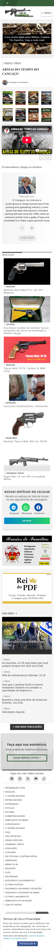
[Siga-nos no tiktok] (44, 779)
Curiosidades (12, 824)
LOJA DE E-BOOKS (13, 904)
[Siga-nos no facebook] (12, 779)
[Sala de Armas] (19, 12)
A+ (48, 157)
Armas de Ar (11, 864)
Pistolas (9, 808)
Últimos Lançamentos (17, 896)
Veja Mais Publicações (28, 726)
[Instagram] (22, 228)
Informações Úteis (15, 787)
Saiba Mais (27, 237)
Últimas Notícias (14, 884)
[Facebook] (32, 228)
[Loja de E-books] (27, 106)
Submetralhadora (15, 816)
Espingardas (12, 804)
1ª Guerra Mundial (15, 796)
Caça (7, 832)
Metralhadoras (13, 800)
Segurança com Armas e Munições (23, 888)
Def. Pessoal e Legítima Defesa (21, 856)
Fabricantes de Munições (18, 900)
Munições (10, 868)
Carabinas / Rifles (14, 844)
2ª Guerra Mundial (15, 828)
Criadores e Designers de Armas (22, 892)
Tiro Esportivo (13, 836)
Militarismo (11, 876)
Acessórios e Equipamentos (20, 880)
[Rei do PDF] (27, 550)
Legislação (11, 848)
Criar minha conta (26, 757)
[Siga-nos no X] (28, 779)
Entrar (8, 5)
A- (42, 157)
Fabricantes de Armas (16, 820)
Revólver (10, 792)
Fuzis (8, 872)
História (9, 812)
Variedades (11, 860)
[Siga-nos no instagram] (20, 779)
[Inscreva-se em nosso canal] (36, 779)
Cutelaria (10, 852)
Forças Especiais (14, 840)
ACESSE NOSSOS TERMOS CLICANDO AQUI (24, 937)
